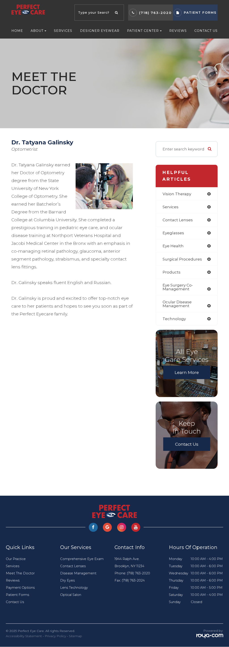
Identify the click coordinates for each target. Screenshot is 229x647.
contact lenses (178, 219)
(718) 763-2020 (155, 13)
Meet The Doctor (20, 573)
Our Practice (16, 559)
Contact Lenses (73, 566)
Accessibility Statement (24, 636)
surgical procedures (182, 259)
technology (174, 318)
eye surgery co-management (178, 287)
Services (63, 31)
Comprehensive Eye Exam (82, 559)
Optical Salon (70, 595)
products (171, 272)
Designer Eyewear (99, 31)
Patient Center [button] (143, 31)
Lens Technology (74, 588)
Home (17, 31)
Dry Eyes (67, 580)
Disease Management (78, 573)
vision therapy (177, 193)
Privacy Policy (55, 636)
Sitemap (75, 636)
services (170, 206)
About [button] (37, 31)
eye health (173, 245)
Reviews (178, 31)
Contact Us (206, 31)
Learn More (187, 372)
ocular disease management (177, 304)
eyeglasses (173, 232)
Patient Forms (17, 595)
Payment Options (20, 588)
